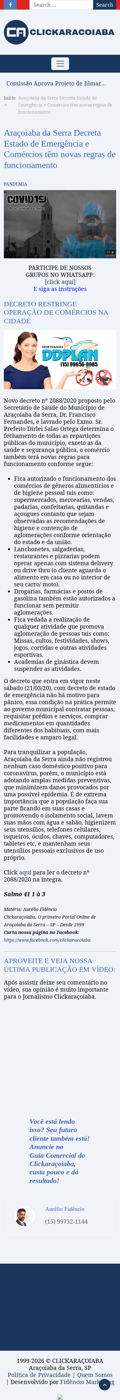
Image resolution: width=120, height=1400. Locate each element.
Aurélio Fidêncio (64, 1209)
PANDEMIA (15, 184)
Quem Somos (95, 1375)
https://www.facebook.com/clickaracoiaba (47, 940)
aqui (25, 872)
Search (104, 4)
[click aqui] (60, 282)
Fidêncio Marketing (87, 1382)
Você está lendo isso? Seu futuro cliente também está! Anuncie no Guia (59, 1138)
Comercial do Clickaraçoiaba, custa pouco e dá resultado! (57, 1168)
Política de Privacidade (39, 1375)
